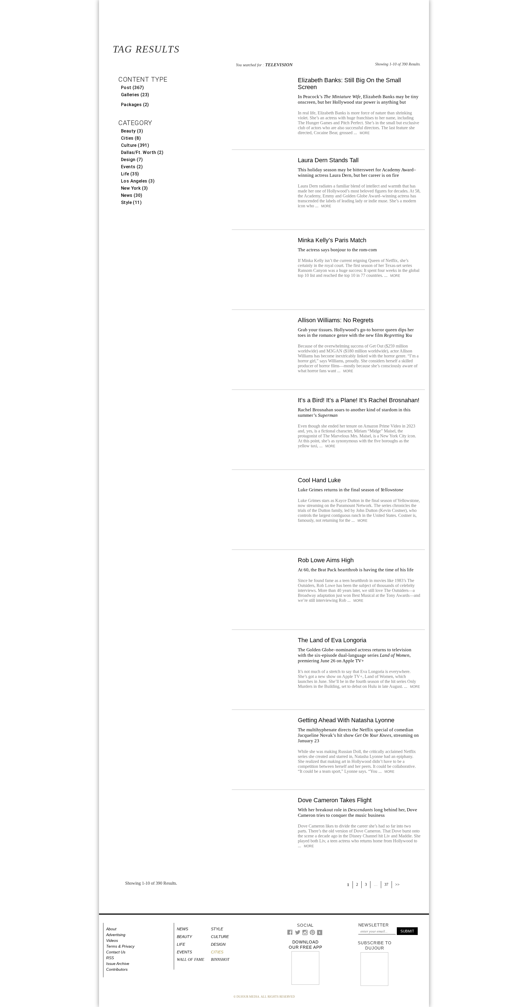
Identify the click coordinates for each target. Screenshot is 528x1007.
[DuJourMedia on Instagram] (305, 934)
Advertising (115, 934)
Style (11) (131, 202)
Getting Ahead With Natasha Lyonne (346, 720)
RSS (110, 958)
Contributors (117, 969)
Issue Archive (117, 963)
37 (386, 884)
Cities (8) (131, 138)
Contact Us (115, 952)
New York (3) (134, 188)
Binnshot (220, 960)
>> (397, 884)
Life (181, 944)
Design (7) (132, 159)
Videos (112, 940)
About (111, 929)
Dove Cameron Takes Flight (335, 800)
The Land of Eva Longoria (332, 640)
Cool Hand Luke (319, 480)
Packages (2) (135, 104)
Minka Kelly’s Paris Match (332, 240)
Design (218, 944)
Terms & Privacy (120, 946)
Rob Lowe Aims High (326, 560)
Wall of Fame (190, 960)
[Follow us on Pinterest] (312, 933)
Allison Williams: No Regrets (335, 320)
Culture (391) (135, 145)
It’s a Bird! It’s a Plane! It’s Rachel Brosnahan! (358, 400)
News (182, 929)
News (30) (131, 195)
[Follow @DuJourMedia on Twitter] (298, 933)
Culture (220, 936)
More (364, 133)
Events (184, 952)
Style (217, 929)
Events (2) (132, 166)
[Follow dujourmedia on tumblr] (320, 934)
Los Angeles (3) (138, 181)
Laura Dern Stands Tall (328, 160)
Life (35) (130, 173)
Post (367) (132, 87)
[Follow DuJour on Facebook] (290, 933)
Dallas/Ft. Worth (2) (142, 152)
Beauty (184, 936)
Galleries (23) (135, 94)
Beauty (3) (132, 131)
